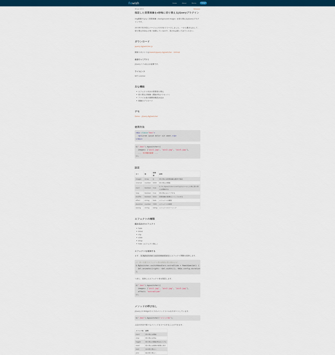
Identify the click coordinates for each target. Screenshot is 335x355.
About (184, 3)
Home (174, 3)
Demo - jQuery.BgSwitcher (146, 116)
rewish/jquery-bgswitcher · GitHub (164, 52)
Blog (203, 3)
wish (133, 3)
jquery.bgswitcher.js (144, 46)
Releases (197, 9)
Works (194, 3)
